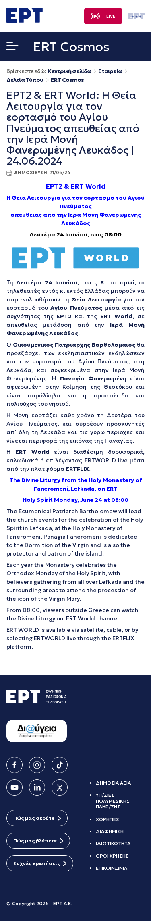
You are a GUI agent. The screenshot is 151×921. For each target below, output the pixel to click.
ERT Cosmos (67, 80)
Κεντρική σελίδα (69, 71)
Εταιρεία (110, 71)
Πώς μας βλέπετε (35, 840)
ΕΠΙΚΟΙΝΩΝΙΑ (111, 868)
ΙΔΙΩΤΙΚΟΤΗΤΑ (113, 843)
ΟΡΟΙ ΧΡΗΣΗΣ (112, 856)
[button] (12, 48)
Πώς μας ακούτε (33, 818)
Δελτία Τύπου (24, 80)
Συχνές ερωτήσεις (36, 863)
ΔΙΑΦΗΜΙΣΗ (110, 831)
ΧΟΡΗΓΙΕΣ (107, 819)
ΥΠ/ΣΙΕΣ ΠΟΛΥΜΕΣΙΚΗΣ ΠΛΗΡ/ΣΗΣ (113, 801)
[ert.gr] (24, 20)
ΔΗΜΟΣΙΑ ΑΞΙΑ (113, 783)
